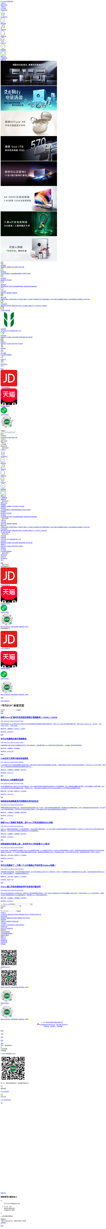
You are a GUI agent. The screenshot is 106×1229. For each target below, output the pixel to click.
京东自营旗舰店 (5, 932)
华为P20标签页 (5, 701)
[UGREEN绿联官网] (7, 1)
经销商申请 (4, 940)
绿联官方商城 (5, 935)
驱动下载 (14, 437)
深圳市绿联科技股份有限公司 (54, 1022)
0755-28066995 (5, 1091)
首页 (2, 698)
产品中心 (3, 3)
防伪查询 (9, 437)
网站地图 (59, 1026)
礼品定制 (3, 437)
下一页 (8, 904)
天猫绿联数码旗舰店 (7, 933)
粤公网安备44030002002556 (47, 1024)
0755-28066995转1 (6, 1100)
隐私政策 (46, 1026)
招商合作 (3, 938)
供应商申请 (4, 942)
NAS (2, 366)
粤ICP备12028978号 (62, 1024)
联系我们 (3, 944)
